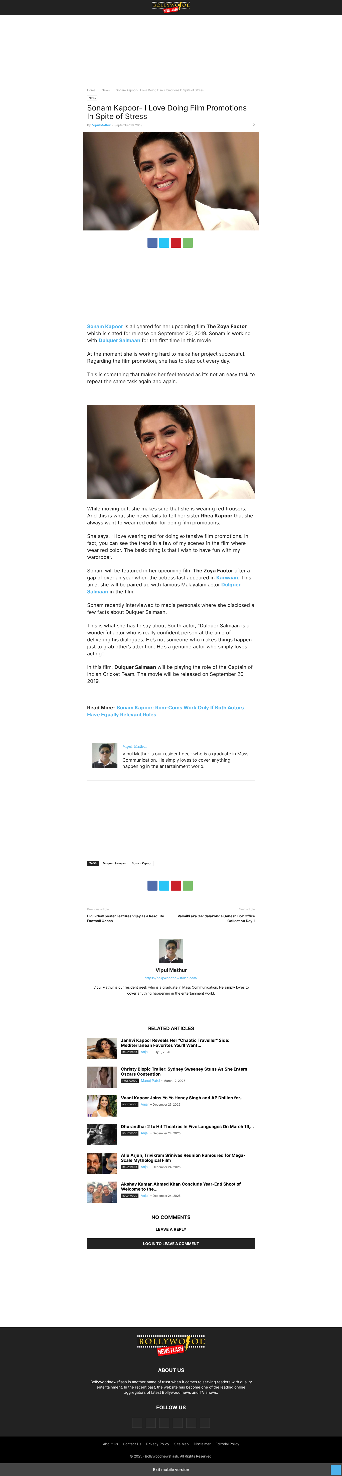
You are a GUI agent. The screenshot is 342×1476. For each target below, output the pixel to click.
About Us (110, 1444)
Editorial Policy (227, 1444)
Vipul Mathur (101, 125)
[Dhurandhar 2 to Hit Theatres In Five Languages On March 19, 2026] (102, 1135)
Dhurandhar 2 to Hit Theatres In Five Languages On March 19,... (187, 1126)
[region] (171, 53)
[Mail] (164, 1422)
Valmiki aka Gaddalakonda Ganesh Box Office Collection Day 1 (216, 918)
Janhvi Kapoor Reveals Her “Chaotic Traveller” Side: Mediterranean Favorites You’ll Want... (175, 1043)
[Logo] (171, 1355)
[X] (164, 243)
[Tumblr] (191, 1422)
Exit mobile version (171, 1469)
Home (91, 90)
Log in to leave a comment (171, 1243)
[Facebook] (152, 243)
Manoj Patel (150, 1080)
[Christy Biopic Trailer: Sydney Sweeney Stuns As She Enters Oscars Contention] (102, 1078)
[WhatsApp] (188, 243)
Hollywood (129, 1080)
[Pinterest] (176, 243)
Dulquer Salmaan (114, 863)
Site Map (181, 1444)
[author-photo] (171, 963)
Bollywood (129, 1052)
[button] (94, 7)
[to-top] (336, 1467)
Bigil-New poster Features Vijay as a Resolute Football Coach (125, 918)
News (106, 90)
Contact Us (132, 1444)
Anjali (145, 1052)
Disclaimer (202, 1444)
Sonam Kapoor (141, 863)
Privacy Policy (157, 1444)
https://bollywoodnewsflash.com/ (171, 978)
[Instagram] (151, 1422)
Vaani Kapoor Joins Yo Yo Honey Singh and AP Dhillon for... (182, 1097)
